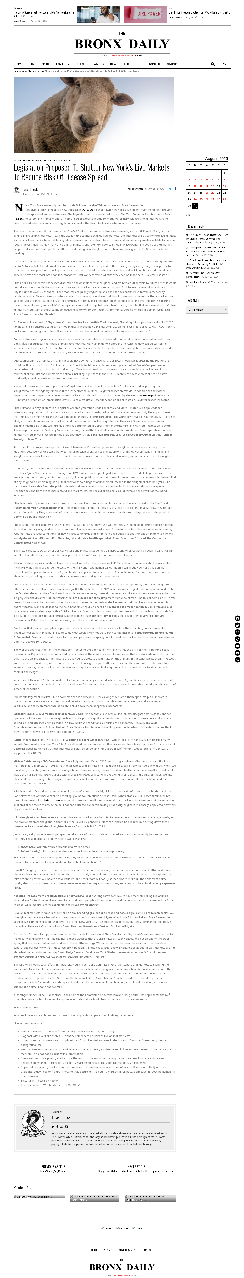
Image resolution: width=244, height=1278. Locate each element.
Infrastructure (36, 71)
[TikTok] (237, 639)
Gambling (18, 8)
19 (207, 192)
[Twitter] (237, 625)
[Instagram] (237, 632)
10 (195, 186)
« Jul (188, 214)
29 (224, 199)
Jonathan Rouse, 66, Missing (205, 282)
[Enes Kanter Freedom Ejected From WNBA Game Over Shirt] (145, 14)
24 (195, 199)
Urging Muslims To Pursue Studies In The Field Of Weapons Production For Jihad (206, 251)
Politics (68, 160)
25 (201, 199)
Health (53, 160)
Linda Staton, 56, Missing (53, 1171)
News (171, 8)
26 (207, 199)
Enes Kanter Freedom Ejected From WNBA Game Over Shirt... (199, 12)
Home (17, 71)
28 (218, 199)
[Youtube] (237, 646)
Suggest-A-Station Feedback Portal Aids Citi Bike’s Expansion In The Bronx (136, 1171)
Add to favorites (135, 188)
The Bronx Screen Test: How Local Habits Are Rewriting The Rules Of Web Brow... (44, 14)
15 (224, 186)
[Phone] (237, 660)
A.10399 (87, 209)
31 (195, 204)
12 (207, 186)
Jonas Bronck (20, 21)
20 (212, 192)
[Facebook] (237, 618)
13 (212, 186)
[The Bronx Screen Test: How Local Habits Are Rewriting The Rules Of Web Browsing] (98, 14)
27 (212, 199)
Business (34, 160)
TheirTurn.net (51, 800)
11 (201, 186)
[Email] (237, 653)
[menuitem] (20, 64)
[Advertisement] (34, 43)
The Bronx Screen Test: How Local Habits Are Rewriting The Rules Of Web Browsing (206, 264)
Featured (44, 160)
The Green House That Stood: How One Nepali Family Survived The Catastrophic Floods (207, 238)
